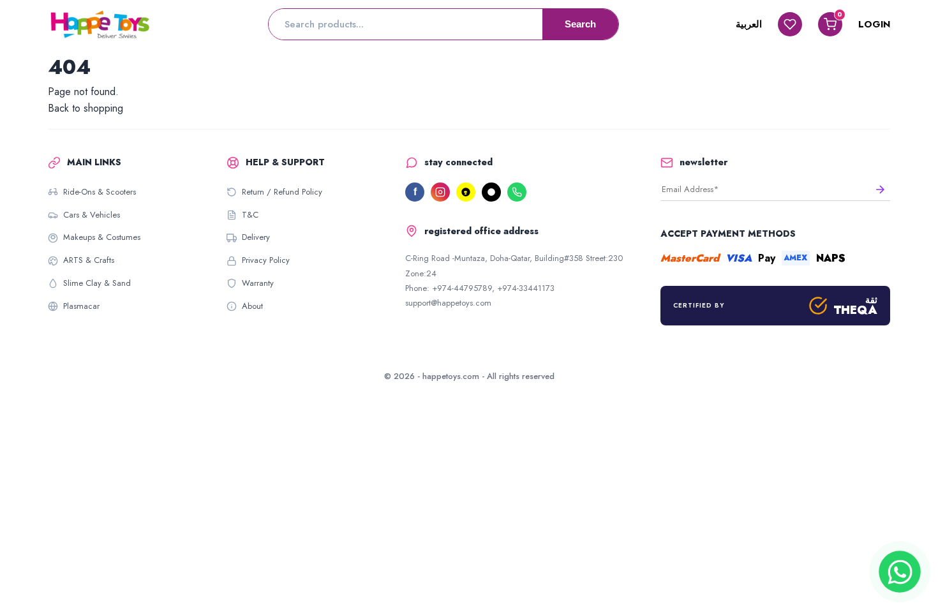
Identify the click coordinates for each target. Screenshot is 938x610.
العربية (749, 24)
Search (580, 24)
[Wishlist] (790, 24)
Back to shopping (85, 108)
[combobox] (405, 24)
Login (874, 24)
